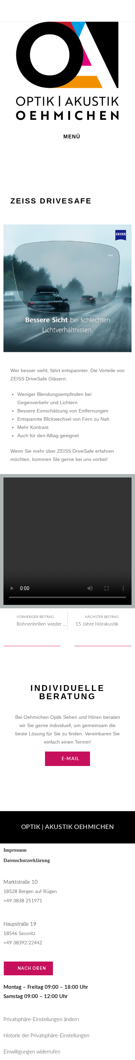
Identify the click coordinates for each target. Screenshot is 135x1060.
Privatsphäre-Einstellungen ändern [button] (41, 1019)
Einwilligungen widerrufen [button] (31, 1051)
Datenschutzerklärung (27, 860)
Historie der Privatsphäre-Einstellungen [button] (46, 1035)
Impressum (15, 850)
